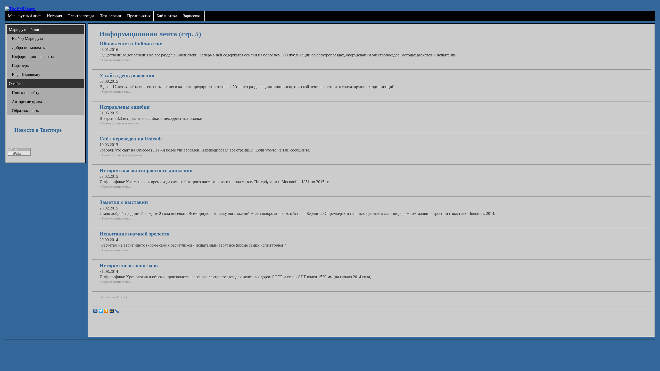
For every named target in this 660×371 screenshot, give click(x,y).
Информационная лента (33, 56)
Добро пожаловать (28, 47)
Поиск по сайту (25, 92)
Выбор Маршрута (27, 38)
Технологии (110, 16)
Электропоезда (81, 16)
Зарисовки (192, 16)
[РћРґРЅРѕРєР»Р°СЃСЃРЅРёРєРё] (106, 310)
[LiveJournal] (117, 310)
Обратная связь (25, 110)
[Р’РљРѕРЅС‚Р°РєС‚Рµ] (95, 310)
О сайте (15, 83)
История (54, 16)
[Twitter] (101, 310)
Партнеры (21, 65)
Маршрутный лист (24, 16)
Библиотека (166, 16)
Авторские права (27, 101)
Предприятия (139, 16)
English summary (26, 74)
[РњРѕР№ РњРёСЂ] (111, 310)
